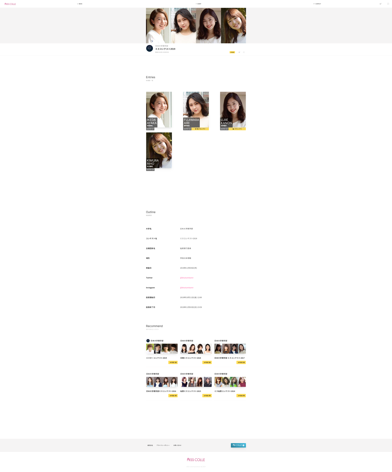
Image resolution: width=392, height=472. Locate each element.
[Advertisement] (196, 61)
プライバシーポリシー (163, 445)
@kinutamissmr (186, 277)
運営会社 (150, 445)
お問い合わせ (177, 445)
